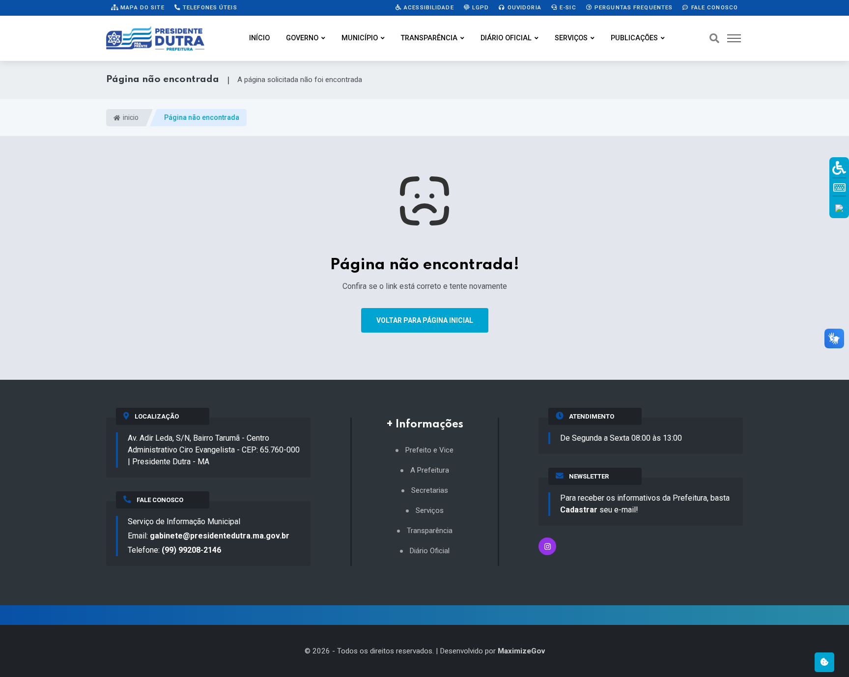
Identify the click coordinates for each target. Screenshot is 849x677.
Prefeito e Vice (429, 450)
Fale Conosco (713, 7)
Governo (302, 38)
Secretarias (429, 490)
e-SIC (567, 7)
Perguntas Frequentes (633, 7)
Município (359, 38)
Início (259, 38)
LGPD (479, 7)
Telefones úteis (209, 7)
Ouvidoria (523, 7)
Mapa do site (141, 7)
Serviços (571, 38)
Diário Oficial (506, 38)
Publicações (634, 38)
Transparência (429, 38)
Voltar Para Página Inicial (424, 320)
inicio (130, 117)
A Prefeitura (429, 470)
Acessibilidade (428, 7)
